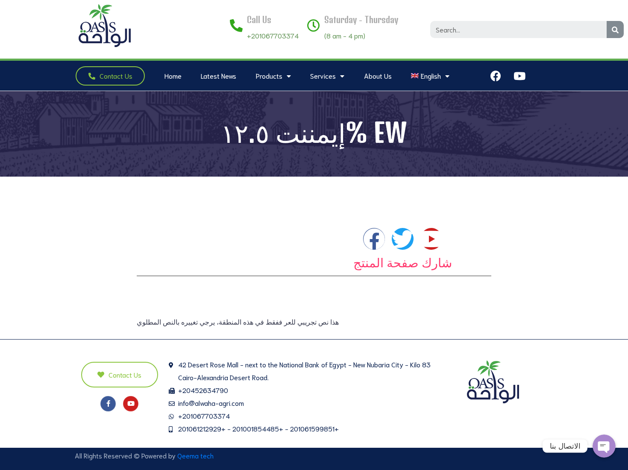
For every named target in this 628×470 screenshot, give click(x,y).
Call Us (259, 19)
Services (323, 75)
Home (173, 75)
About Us (378, 75)
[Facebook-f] (108, 403)
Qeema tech (195, 455)
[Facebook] (496, 75)
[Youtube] (519, 75)
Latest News (218, 75)
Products (269, 75)
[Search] (615, 29)
